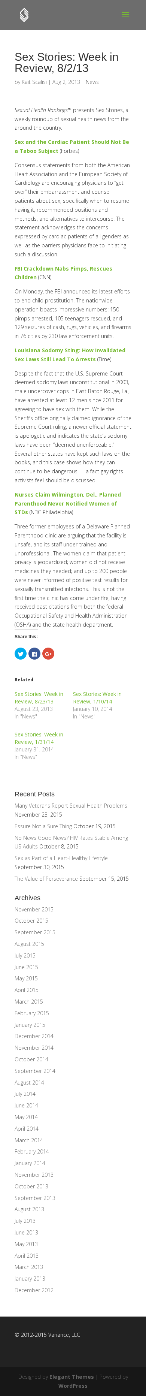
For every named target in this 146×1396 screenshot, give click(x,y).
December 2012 (34, 1290)
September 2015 (35, 932)
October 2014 (31, 1059)
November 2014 (34, 1047)
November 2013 (34, 1174)
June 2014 (26, 1105)
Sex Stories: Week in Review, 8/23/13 (39, 697)
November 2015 (34, 909)
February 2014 (32, 1151)
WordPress (73, 1385)
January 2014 (30, 1163)
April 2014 (27, 1128)
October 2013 (31, 1186)
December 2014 (34, 1036)
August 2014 (29, 1082)
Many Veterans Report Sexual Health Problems (71, 805)
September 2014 (35, 1070)
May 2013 (26, 1244)
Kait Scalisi (34, 81)
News (92, 81)
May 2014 (26, 1117)
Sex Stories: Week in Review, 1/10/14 (97, 697)
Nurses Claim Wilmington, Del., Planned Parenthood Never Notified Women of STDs (68, 503)
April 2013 (27, 1255)
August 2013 (29, 1209)
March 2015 (29, 1001)
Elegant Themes (71, 1376)
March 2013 (29, 1266)
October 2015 (31, 920)
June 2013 (26, 1232)
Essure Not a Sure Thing (43, 826)
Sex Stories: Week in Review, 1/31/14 (39, 738)
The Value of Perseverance (46, 878)
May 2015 (26, 978)
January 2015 (30, 1024)
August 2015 (29, 943)
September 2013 (35, 1197)
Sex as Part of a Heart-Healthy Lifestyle (61, 858)
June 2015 (26, 967)
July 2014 (25, 1093)
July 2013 (25, 1220)
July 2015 (25, 955)
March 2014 (29, 1140)
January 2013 (30, 1278)
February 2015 (32, 1013)
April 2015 (27, 990)
